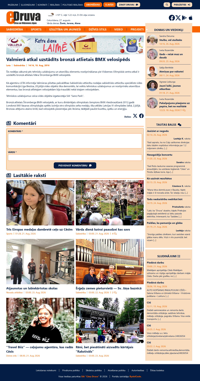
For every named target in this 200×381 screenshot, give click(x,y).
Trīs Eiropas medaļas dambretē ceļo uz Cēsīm (39, 229)
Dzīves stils (97, 29)
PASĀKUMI (13, 4)
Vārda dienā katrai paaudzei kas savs (103, 229)
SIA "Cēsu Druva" (90, 376)
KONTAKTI (42, 4)
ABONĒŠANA (93, 4)
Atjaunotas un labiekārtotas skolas (32, 288)
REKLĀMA (55, 4)
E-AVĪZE (109, 4)
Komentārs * (15, 131)
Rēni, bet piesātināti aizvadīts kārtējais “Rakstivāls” (104, 349)
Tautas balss (166, 124)
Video (118, 29)
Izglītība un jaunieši (65, 29)
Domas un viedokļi (168, 30)
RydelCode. (136, 376)
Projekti (137, 29)
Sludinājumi (167, 256)
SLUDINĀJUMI (28, 4)
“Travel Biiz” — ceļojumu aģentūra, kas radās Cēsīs (39, 349)
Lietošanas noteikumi (46, 370)
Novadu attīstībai (14, 292)
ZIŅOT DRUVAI (126, 4)
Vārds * (12, 152)
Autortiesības (138, 370)
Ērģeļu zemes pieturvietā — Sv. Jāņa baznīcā (109, 288)
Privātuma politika (71, 370)
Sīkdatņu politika (94, 370)
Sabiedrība (14, 29)
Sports (36, 29)
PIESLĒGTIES (180, 4)
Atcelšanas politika (116, 370)
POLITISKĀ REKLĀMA (72, 4)
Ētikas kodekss (157, 370)
